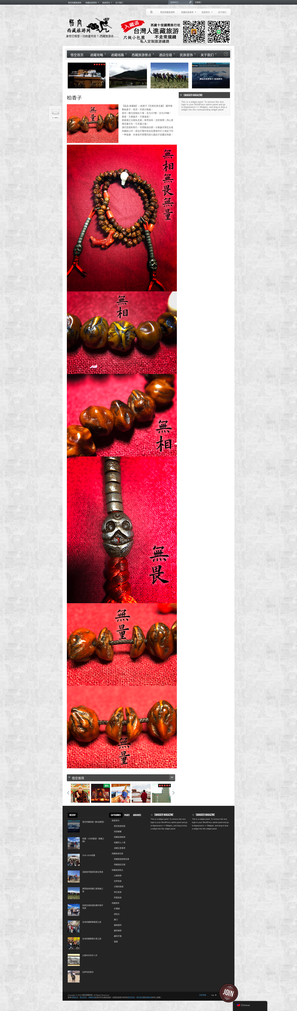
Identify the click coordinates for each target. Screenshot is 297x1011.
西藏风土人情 (119, 843)
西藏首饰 (115, 903)
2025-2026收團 (88, 855)
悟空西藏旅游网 (74, 3)
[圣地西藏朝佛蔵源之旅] (74, 927)
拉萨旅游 (118, 881)
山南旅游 (118, 876)
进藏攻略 (95, 55)
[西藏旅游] (151, 12)
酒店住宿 (164, 55)
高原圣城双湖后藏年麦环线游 (92, 906)
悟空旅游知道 (119, 826)
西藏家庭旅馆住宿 (121, 859)
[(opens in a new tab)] (169, 75)
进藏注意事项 (119, 848)
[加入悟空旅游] (230, 993)
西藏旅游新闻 (119, 837)
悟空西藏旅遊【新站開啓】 (93, 822)
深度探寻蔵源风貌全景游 (92, 872)
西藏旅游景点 (139, 55)
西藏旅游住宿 (117, 854)
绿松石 (117, 914)
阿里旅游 (118, 898)
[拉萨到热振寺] (74, 977)
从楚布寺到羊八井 (89, 955)
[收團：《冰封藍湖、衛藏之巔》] (74, 843)
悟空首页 (77, 55)
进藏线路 (116, 55)
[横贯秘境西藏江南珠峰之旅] (74, 893)
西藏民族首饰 (90, 3)
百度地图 (202, 995)
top (212, 995)
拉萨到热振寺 (88, 972)
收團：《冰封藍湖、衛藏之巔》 (93, 840)
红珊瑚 (117, 909)
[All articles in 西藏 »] (172, 777)
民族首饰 (185, 55)
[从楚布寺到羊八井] (74, 960)
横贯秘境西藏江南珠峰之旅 (92, 890)
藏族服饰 (118, 925)
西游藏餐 (118, 832)
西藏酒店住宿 (119, 865)
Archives (137, 815)
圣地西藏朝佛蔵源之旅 (91, 922)
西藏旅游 (74, 997)
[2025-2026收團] (74, 860)
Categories (116, 815)
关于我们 (119, 3)
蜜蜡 (116, 942)
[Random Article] (226, 54)
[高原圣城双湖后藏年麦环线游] (74, 910)
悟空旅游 (83, 997)
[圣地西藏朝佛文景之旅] (74, 943)
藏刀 (116, 920)
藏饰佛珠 (118, 931)
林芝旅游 (118, 892)
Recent (72, 815)
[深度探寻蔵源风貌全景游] (74, 876)
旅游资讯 (105, 3)
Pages (127, 815)
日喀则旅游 (118, 887)
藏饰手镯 (118, 936)
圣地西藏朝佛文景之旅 (91, 939)
